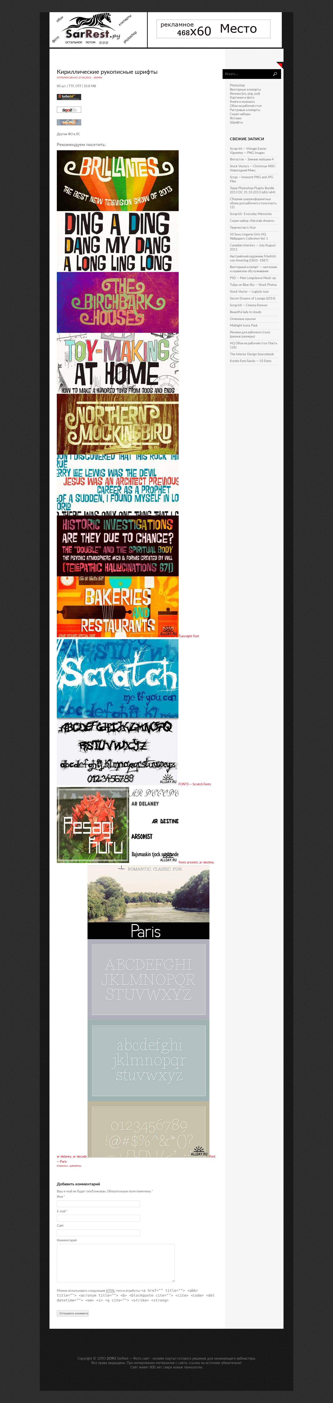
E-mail (62, 1211)
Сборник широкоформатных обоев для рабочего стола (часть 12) (253, 203)
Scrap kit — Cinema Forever (249, 305)
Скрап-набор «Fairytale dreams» (252, 221)
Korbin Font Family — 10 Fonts (251, 361)
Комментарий (67, 1240)
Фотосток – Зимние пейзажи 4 (252, 159)
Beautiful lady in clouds (245, 312)
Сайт (60, 1225)
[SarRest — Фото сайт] (98, 46)
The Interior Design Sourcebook (252, 354)
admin (98, 77)
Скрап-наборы (240, 114)
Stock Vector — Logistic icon (249, 291)
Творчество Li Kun (243, 227)
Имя (61, 1196)
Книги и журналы (242, 101)
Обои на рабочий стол (246, 106)
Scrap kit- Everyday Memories (251, 214)
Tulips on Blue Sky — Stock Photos (253, 285)
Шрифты (75, 1166)
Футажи (235, 118)
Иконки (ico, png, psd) (245, 93)
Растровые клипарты (245, 110)
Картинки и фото (242, 97)
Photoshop (237, 85)
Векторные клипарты (245, 89)
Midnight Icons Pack (244, 325)
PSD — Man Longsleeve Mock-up (253, 278)
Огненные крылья (242, 319)
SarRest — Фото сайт (133, 1358)
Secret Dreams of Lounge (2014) (252, 298)
